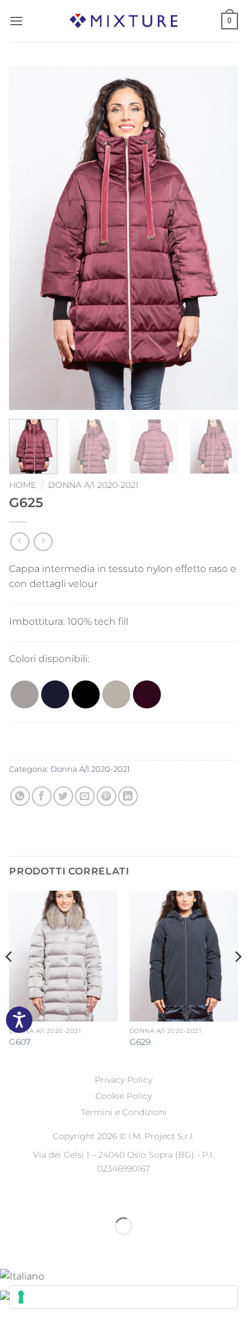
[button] (16, 20)
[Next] (218, 237)
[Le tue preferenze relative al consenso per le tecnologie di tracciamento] (123, 1297)
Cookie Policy (123, 1096)
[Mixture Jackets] (123, 20)
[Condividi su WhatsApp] (20, 796)
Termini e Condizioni (124, 1112)
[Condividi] (82, 1196)
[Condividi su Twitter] (63, 796)
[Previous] (29, 237)
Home (22, 485)
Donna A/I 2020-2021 (93, 485)
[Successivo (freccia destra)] (47, 1247)
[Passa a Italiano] (22, 1275)
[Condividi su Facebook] (42, 796)
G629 (139, 1042)
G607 (20, 1042)
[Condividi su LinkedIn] (128, 796)
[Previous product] (43, 541)
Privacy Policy (123, 1079)
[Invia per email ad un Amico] (85, 796)
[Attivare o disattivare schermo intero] (47, 1196)
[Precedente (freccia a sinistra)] (11, 1247)
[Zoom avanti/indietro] (11, 1196)
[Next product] (19, 541)
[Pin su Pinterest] (106, 796)
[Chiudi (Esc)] (117, 1196)
